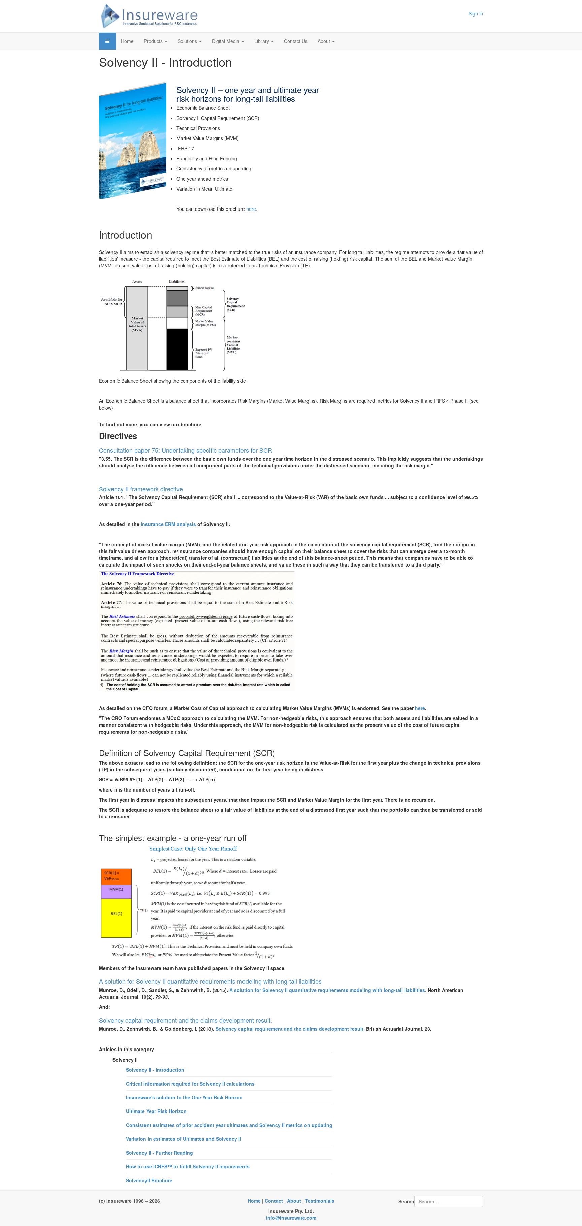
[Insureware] (149, 16)
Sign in (475, 13)
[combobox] (448, 1201)
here (251, 208)
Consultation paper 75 (128, 450)
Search (406, 1201)
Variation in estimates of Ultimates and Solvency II (183, 1138)
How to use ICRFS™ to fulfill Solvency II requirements (188, 1166)
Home (127, 41)
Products (154, 41)
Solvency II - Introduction (155, 1069)
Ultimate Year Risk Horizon (156, 1111)
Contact (274, 1200)
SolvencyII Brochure (149, 1180)
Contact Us (296, 41)
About (324, 41)
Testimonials (319, 1200)
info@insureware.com (291, 1217)
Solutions (187, 41)
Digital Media (226, 41)
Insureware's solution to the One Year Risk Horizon (184, 1097)
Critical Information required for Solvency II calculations (190, 1083)
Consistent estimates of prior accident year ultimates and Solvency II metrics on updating (229, 1125)
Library (262, 41)
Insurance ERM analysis (168, 524)
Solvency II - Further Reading (159, 1152)
